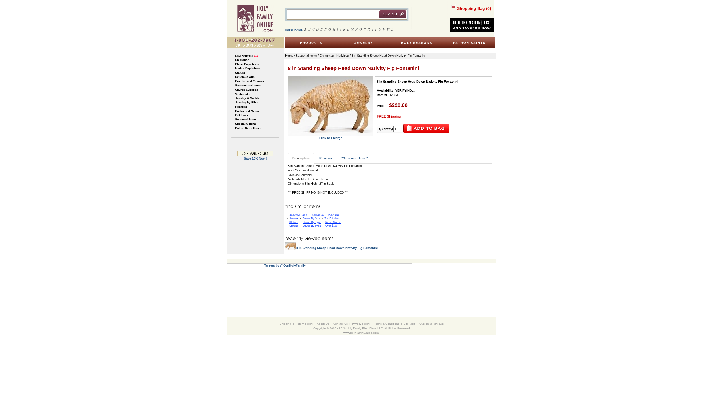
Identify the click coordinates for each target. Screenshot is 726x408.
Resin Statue (333, 222)
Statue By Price (312, 225)
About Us (323, 323)
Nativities (333, 214)
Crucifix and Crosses (249, 81)
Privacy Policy (361, 323)
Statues (240, 72)
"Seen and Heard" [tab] (354, 158)
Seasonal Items (246, 119)
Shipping (285, 323)
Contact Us (340, 323)
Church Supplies (246, 89)
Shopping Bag (473, 8)
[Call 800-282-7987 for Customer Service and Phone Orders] (255, 42)
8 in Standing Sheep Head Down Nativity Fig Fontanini (337, 248)
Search (391, 14)
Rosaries (241, 106)
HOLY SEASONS (416, 42)
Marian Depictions (247, 68)
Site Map (409, 323)
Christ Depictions (247, 64)
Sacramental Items (248, 85)
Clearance (242, 59)
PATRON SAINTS (469, 42)
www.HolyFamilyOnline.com (361, 332)
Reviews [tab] (325, 158)
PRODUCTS (311, 42)
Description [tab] (301, 158)
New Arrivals (244, 55)
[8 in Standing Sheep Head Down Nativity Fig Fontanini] (330, 106)
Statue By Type (312, 222)
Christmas (318, 214)
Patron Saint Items (248, 127)
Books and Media (247, 110)
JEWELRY (363, 42)
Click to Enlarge (330, 138)
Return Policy (304, 323)
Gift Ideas (241, 115)
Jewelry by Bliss (246, 102)
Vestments (242, 93)
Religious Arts (245, 76)
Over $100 (331, 225)
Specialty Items (246, 123)
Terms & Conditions (386, 323)
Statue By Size (311, 218)
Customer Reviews (431, 323)
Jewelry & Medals (247, 98)
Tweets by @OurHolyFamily (285, 265)
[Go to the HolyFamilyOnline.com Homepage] (255, 18)
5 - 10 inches (332, 218)
